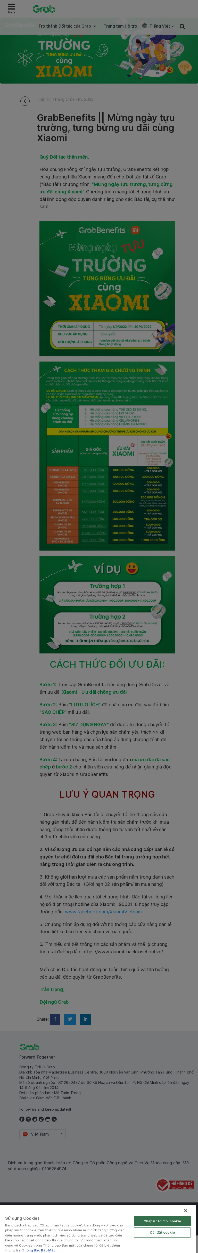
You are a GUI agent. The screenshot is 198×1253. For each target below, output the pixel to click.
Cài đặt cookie (162, 1232)
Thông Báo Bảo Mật (38, 1250)
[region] (98, 1229)
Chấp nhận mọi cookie (162, 1221)
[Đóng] (185, 1210)
